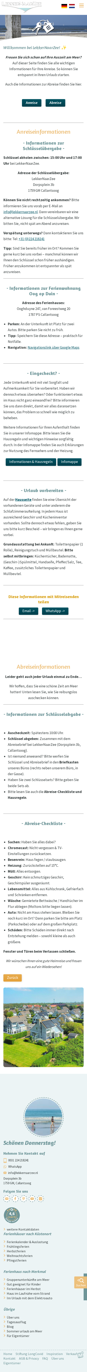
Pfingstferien (16, 1260)
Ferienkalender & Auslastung (27, 1242)
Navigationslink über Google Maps (53, 347)
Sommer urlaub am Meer (24, 1331)
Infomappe (69, 461)
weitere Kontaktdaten (23, 1229)
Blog (10, 1326)
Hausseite (23, 499)
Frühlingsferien (18, 1246)
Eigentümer (12, 1363)
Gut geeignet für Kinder (24, 1284)
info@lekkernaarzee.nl (20, 212)
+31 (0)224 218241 (32, 239)
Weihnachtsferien (20, 1256)
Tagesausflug (16, 1322)
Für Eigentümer (18, 1336)
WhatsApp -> (55, 611)
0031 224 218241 (18, 1160)
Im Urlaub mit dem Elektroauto (29, 1298)
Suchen (81, 1285)
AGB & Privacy (29, 1358)
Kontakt (9, 1358)
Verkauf (71, 1354)
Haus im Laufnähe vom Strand (28, 1293)
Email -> (28, 611)
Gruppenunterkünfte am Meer (28, 1279)
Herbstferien (16, 1251)
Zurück (12, 977)
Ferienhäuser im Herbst (24, 1289)
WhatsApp (15, 1166)
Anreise (32, 102)
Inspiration (54, 1354)
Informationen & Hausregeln (31, 461)
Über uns (13, 1317)
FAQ (45, 1358)
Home (7, 1354)
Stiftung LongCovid (29, 1354)
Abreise (55, 102)
